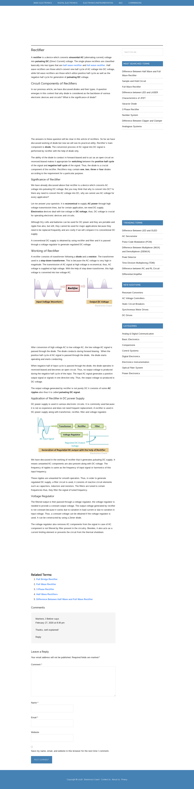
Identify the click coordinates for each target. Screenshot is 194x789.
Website (35, 732)
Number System (130, 115)
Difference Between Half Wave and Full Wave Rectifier (64, 599)
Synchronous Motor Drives (135, 309)
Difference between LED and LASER (140, 92)
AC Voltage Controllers (133, 298)
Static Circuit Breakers (133, 304)
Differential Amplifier (132, 274)
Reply (38, 637)
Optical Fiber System (132, 367)
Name (34, 702)
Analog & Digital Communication (138, 333)
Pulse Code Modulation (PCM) (137, 242)
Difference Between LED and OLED (139, 230)
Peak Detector (129, 257)
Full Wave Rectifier (46, 584)
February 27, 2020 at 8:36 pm (50, 622)
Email (34, 717)
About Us (116, 779)
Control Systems (130, 350)
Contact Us (105, 779)
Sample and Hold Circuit (134, 81)
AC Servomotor (129, 236)
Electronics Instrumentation (135, 362)
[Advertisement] (108, 25)
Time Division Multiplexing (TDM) (138, 262)
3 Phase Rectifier (45, 589)
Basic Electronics (130, 339)
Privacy (124, 779)
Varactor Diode (129, 103)
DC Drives (127, 315)
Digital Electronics (131, 356)
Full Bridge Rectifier (47, 579)
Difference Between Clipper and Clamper (142, 120)
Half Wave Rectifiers (47, 594)
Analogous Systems (132, 126)
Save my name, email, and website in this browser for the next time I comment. (70, 751)
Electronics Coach (45, 13)
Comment (36, 664)
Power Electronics (131, 373)
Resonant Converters (132, 292)
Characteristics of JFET (134, 98)
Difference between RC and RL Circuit (141, 268)
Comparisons (128, 345)
